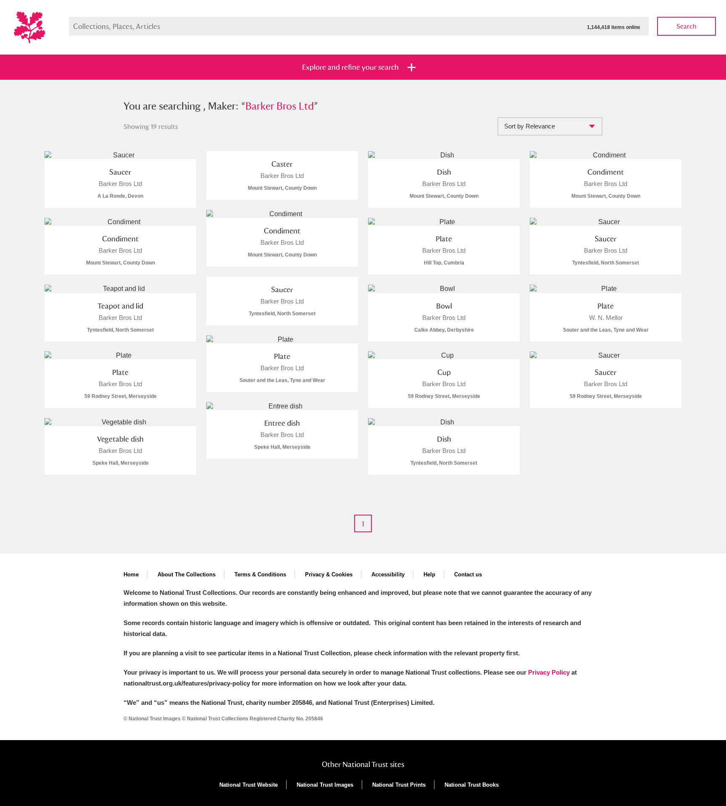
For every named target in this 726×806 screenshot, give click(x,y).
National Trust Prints (399, 785)
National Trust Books (472, 785)
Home (131, 574)
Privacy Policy (549, 672)
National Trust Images (325, 785)
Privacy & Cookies (328, 574)
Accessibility (388, 574)
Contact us (468, 574)
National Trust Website (248, 785)
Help (429, 574)
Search (686, 26)
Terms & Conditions (260, 574)
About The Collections (187, 574)
